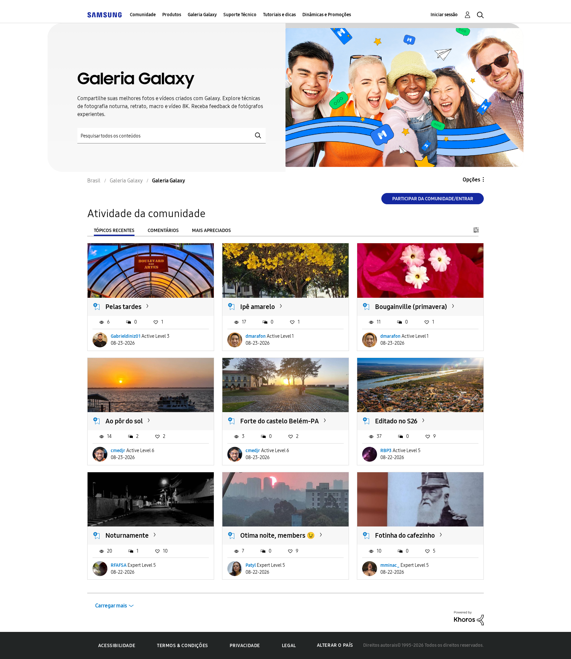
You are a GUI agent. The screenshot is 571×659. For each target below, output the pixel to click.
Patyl (251, 565)
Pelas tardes (123, 307)
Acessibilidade (116, 645)
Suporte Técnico (239, 15)
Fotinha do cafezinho (405, 535)
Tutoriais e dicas (279, 15)
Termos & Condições (182, 645)
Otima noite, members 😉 (277, 535)
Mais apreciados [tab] (211, 230)
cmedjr (118, 450)
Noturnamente (127, 535)
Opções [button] (471, 179)
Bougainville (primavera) (411, 307)
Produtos (171, 15)
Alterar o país (335, 645)
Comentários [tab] (163, 230)
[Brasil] (104, 15)
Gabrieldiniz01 (125, 336)
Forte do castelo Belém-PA (279, 421)
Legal (289, 645)
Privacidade (245, 645)
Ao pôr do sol (124, 421)
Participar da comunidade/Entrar (432, 199)
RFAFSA (119, 565)
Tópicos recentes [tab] (114, 230)
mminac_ (390, 565)
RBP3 (386, 450)
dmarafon (256, 336)
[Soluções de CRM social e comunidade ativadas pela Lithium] (469, 618)
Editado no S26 (396, 421)
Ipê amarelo (257, 307)
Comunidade (143, 15)
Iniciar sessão (444, 15)
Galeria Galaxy (202, 15)
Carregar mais (111, 605)
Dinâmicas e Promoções (326, 15)
